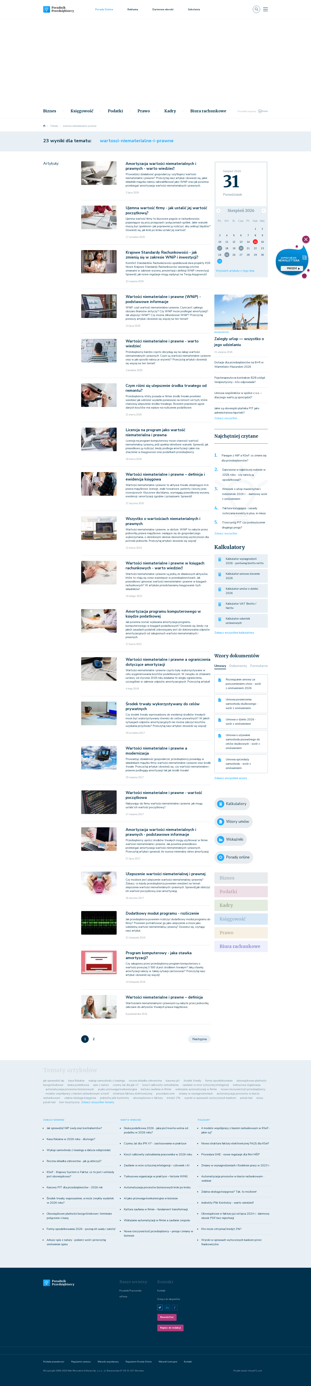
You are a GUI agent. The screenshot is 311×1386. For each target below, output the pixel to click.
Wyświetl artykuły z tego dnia (235, 271)
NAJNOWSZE (221, 332)
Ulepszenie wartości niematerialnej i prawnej (166, 873)
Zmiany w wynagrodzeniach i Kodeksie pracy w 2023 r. (235, 1165)
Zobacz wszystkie (225, 418)
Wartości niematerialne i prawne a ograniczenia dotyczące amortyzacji (168, 662)
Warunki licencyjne (168, 1361)
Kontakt (161, 1290)
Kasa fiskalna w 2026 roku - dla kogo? (71, 1139)
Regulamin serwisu (81, 1361)
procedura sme (165, 1094)
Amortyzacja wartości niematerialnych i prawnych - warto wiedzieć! (161, 166)
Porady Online (104, 9)
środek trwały (192, 1081)
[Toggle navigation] (265, 9)
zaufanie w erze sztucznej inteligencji (205, 1085)
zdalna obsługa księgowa (80, 1098)
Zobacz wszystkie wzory (230, 778)
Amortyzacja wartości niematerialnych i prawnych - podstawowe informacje (161, 832)
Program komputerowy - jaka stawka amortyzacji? (159, 955)
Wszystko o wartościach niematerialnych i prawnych (163, 521)
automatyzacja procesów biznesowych (70, 1089)
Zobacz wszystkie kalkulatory (234, 633)
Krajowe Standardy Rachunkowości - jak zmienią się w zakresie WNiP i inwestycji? (162, 255)
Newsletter (167, 1317)
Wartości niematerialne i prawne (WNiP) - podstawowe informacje (163, 299)
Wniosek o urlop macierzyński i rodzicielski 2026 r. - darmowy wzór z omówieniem (244, 494)
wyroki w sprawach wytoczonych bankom (210, 1098)
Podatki (115, 111)
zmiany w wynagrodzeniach (196, 1094)
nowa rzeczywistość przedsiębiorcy (243, 1089)
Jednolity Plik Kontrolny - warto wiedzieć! (227, 1203)
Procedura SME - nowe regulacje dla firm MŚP (230, 1154)
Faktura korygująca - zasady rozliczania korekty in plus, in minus (244, 510)
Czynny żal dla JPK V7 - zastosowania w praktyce (155, 1143)
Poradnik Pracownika (130, 1290)
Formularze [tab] (259, 666)
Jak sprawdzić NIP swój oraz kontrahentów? (74, 1128)
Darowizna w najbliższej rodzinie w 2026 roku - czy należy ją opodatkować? (244, 475)
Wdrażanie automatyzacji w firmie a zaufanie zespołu (157, 1220)
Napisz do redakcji (170, 1327)
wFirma (123, 1296)
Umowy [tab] (220, 666)
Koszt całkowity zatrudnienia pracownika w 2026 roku (158, 1154)
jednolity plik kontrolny (114, 1098)
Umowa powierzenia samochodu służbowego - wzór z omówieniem (242, 704)
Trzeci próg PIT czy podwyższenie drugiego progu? (243, 525)
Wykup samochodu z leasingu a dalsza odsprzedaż (79, 1150)
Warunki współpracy (108, 1361)
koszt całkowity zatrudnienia (161, 1085)
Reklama (132, 9)
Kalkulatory (236, 803)
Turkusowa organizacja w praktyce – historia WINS (156, 1176)
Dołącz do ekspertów (168, 1299)
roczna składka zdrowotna (145, 1081)
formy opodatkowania (219, 1081)
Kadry (170, 111)
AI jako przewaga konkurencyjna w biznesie (151, 1198)
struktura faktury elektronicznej (132, 1094)
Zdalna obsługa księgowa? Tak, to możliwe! (228, 1192)
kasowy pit (173, 1081)
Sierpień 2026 (241, 210)
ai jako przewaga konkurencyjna (117, 1089)
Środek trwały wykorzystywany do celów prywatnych (163, 706)
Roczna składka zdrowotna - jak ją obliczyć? (74, 1161)
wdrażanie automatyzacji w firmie (196, 1089)
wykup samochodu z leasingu (106, 1081)
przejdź (292, 268)
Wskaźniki (234, 839)
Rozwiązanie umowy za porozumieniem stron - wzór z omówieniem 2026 (243, 684)
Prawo (144, 111)
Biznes (49, 111)
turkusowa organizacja (246, 1085)
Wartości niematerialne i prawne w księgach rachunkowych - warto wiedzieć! (165, 566)
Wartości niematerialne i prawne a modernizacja (156, 751)
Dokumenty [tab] (238, 666)
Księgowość (82, 111)
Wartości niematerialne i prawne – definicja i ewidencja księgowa (165, 477)
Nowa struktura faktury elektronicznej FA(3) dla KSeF (235, 1143)
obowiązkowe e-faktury (148, 1098)
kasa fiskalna (76, 1081)
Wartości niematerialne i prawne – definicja (164, 997)
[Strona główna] (44, 126)
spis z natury (101, 1085)
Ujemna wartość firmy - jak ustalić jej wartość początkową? (166, 210)
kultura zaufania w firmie (156, 1089)
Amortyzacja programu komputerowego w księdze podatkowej (163, 614)
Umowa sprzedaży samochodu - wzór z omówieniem (238, 763)
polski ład (246, 1098)
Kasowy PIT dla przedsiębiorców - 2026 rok (75, 1187)
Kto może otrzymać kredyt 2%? (221, 1229)
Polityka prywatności (53, 1361)
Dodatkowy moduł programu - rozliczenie (162, 913)
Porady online (238, 857)
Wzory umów (237, 821)
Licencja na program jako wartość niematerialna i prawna (155, 432)
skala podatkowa (78, 1085)
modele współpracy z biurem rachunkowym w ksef (77, 1094)
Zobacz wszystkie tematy (97, 1102)
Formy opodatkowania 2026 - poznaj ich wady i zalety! (81, 1229)
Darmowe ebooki (162, 9)
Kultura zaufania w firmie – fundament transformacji (156, 1209)
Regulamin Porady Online (139, 1361)
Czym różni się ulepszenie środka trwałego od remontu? (166, 388)
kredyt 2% (173, 1098)
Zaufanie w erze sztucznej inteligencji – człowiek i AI (156, 1165)
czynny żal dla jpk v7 (126, 1085)
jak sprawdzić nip (53, 1081)
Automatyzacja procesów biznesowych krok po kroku (157, 1187)
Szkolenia (194, 9)
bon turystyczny (69, 1102)
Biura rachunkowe (208, 111)
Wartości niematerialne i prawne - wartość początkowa (164, 795)
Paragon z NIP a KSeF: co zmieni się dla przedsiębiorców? (244, 458)
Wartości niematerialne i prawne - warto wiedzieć (162, 344)
